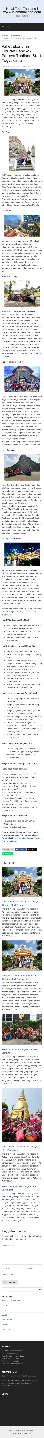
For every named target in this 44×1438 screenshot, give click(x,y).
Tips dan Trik (7, 1329)
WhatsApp (7, 853)
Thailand (5, 99)
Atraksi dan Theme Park (11, 1300)
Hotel (4, 1310)
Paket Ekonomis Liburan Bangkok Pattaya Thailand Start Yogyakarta (21, 611)
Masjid (4, 1315)
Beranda (5, 36)
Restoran (5, 1325)
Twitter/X (32, 850)
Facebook (21, 850)
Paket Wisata (15, 36)
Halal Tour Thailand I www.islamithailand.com (22, 10)
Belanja (4, 1305)
